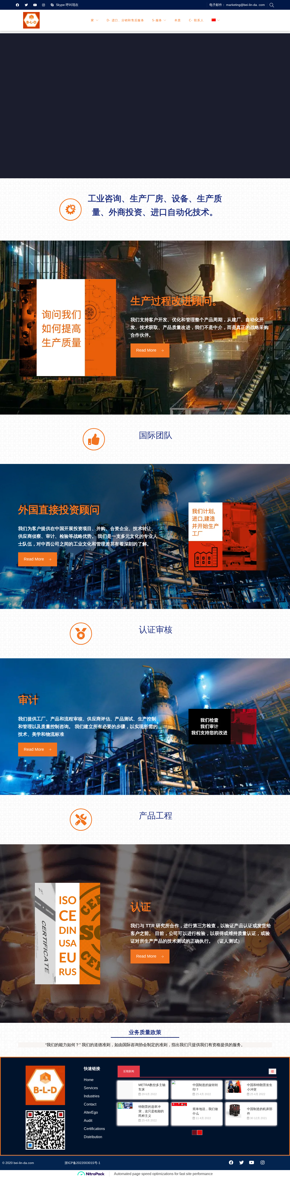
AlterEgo (91, 1112)
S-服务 (157, 20)
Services (91, 1088)
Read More (146, 350)
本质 (177, 20)
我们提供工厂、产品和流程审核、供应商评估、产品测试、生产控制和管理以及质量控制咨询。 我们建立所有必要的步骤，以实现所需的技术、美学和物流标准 (87, 726)
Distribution (93, 1137)
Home (89, 1080)
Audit (88, 1120)
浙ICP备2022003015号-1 (82, 1163)
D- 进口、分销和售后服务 (125, 20)
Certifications (94, 1129)
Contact (90, 1104)
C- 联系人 (196, 20)
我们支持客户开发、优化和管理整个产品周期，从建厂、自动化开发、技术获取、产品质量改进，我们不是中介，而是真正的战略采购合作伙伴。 (199, 327)
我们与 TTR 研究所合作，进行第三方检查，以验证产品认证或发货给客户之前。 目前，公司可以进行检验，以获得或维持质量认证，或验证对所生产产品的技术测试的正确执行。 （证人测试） (200, 933)
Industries (91, 1096)
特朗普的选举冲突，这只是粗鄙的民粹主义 (151, 1111)
